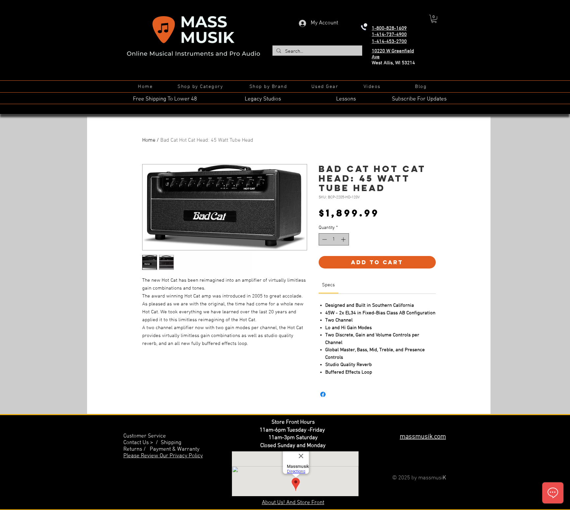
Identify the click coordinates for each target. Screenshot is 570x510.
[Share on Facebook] (323, 394)
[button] (434, 19)
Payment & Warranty (175, 449)
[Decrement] (324, 239)
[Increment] (344, 239)
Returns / (136, 449)
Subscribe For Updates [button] (419, 99)
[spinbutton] (334, 239)
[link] (328, 285)
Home (148, 140)
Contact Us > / (142, 442)
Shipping (171, 442)
